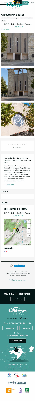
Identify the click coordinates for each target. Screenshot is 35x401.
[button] (29, 3)
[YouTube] (25, 318)
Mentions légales (8, 367)
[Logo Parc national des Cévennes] (11, 390)
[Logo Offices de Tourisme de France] (9, 375)
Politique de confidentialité (22, 367)
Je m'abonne (17, 299)
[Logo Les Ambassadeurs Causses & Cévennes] (20, 390)
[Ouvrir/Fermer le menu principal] (1, 5)
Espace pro (23, 364)
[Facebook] (19, 318)
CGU (25, 369)
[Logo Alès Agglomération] (24, 375)
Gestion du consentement (15, 369)
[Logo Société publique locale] (17, 383)
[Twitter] (23, 318)
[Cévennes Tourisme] (14, 4)
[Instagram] (21, 318)
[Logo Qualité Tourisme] (16, 375)
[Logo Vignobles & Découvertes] (27, 390)
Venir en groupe (13, 364)
